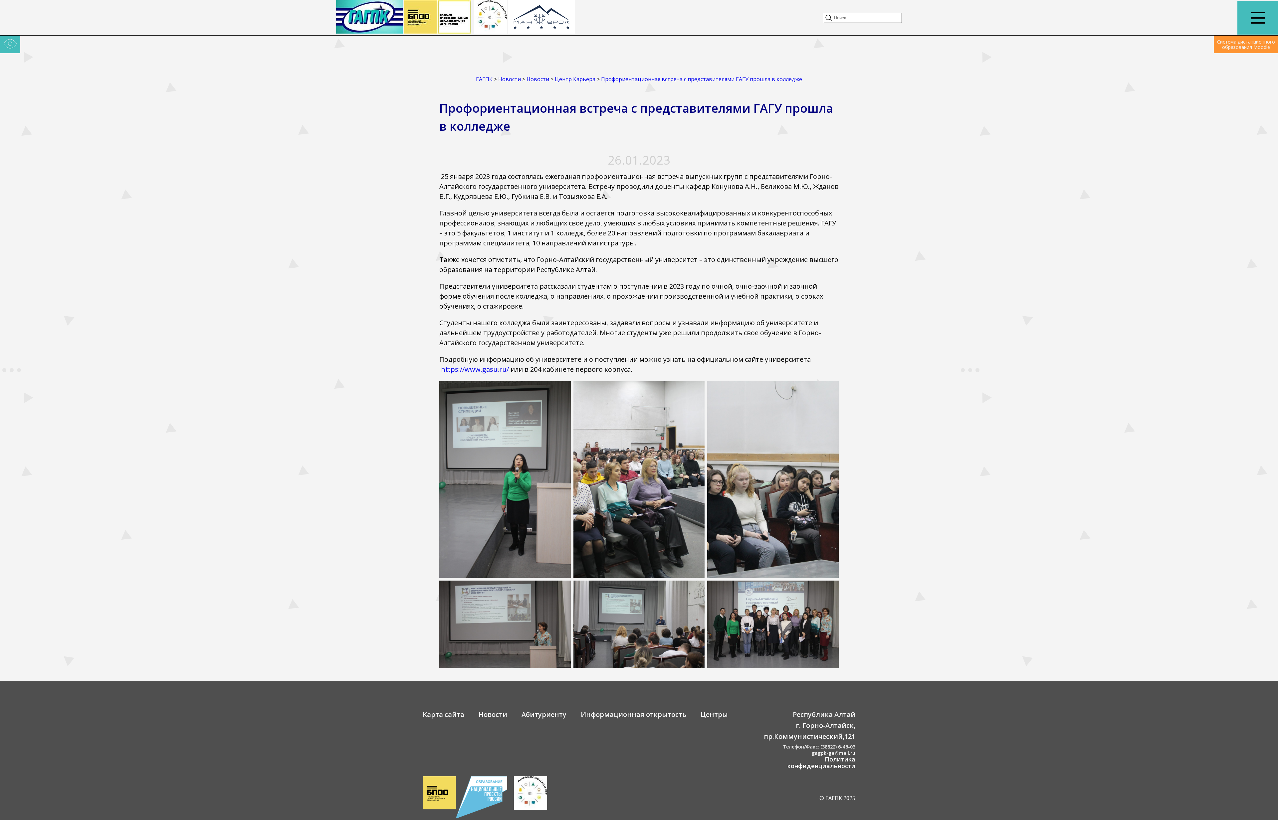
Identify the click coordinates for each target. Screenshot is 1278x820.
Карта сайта (443, 714)
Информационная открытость (633, 714)
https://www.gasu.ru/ (475, 369)
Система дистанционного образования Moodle (1246, 44)
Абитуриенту (544, 714)
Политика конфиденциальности (821, 762)
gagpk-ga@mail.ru (833, 753)
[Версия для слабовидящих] (10, 44)
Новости (493, 714)
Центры (714, 714)
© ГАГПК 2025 (837, 798)
